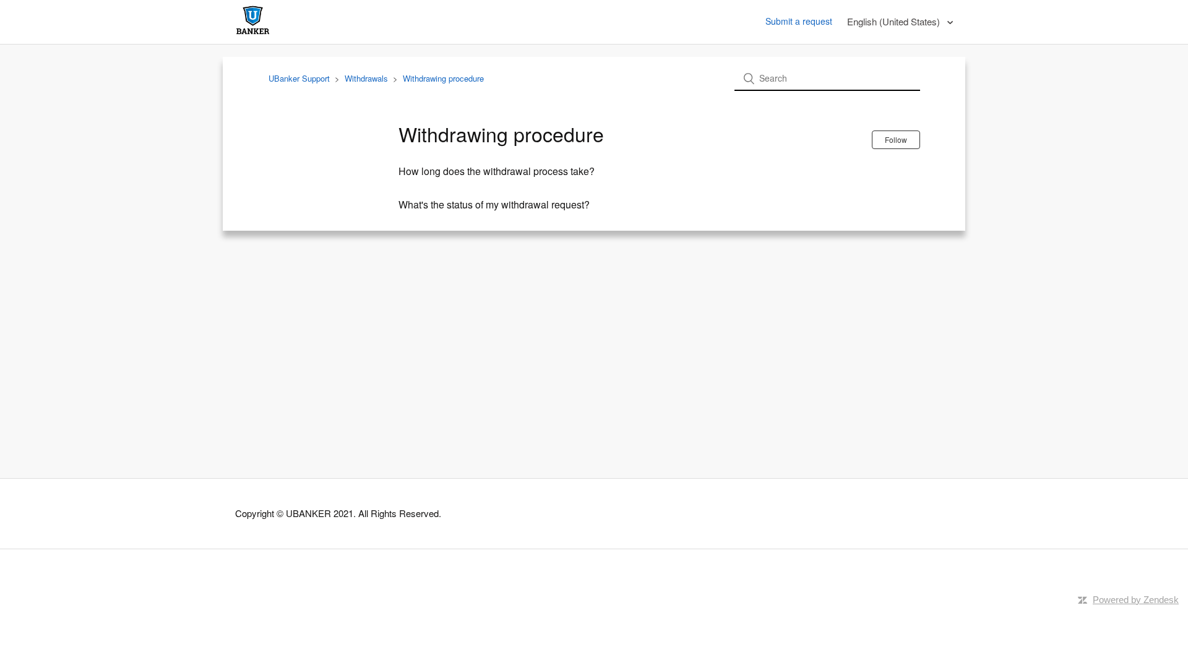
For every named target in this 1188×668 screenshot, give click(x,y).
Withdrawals (366, 78)
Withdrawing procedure (443, 78)
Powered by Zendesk (1136, 599)
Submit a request (798, 21)
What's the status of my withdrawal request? (494, 204)
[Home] (252, 33)
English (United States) (894, 21)
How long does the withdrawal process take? (496, 171)
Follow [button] (896, 139)
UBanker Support (299, 78)
